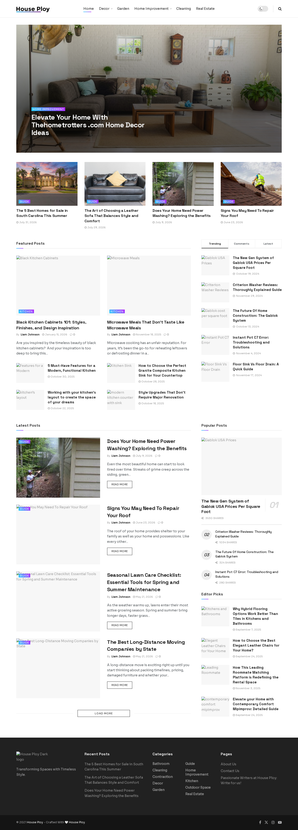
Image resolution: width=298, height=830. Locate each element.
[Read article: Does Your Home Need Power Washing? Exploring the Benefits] (183, 184)
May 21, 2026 (144, 596)
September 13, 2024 (73, 142)
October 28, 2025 (153, 381)
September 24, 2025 (249, 656)
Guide (24, 201)
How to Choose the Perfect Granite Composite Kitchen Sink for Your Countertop (162, 370)
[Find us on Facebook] (260, 822)
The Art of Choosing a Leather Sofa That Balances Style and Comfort (112, 215)
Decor (104, 9)
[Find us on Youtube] (280, 822)
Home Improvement (151, 9)
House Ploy (35, 822)
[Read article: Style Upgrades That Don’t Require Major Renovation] (121, 400)
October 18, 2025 (152, 403)
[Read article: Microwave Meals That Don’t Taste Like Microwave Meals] (149, 285)
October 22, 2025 (62, 408)
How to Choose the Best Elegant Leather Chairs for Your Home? (256, 645)
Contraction (162, 777)
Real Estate (205, 9)
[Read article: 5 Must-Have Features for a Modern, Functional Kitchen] (30, 373)
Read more (122, 484)
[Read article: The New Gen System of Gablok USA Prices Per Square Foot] (241, 466)
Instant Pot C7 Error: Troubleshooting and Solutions (251, 342)
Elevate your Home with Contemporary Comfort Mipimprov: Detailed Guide (255, 704)
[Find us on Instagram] (273, 822)
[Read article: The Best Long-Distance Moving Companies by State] (58, 668)
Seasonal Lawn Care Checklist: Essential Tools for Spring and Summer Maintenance (144, 582)
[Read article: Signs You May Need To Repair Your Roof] (251, 184)
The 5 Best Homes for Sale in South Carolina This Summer (42, 213)
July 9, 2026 (163, 222)
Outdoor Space (198, 787)
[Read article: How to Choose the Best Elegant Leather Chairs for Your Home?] (215, 648)
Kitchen (26, 311)
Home (88, 9)
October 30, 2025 (62, 376)
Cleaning (183, 9)
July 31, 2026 (27, 222)
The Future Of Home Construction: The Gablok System (255, 315)
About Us (228, 764)
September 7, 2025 (248, 629)
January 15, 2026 (55, 334)
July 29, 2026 (96, 227)
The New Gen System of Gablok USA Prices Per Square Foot (253, 263)
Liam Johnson (45, 142)
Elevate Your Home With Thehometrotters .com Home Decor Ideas (87, 125)
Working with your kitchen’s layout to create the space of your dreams (72, 397)
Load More (104, 713)
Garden (123, 9)
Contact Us (230, 771)
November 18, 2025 (148, 334)
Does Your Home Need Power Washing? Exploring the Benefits (181, 213)
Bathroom (160, 764)
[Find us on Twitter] (266, 822)
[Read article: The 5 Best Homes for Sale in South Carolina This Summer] (47, 184)
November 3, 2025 (247, 688)
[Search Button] (280, 8)
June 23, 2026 (233, 222)
